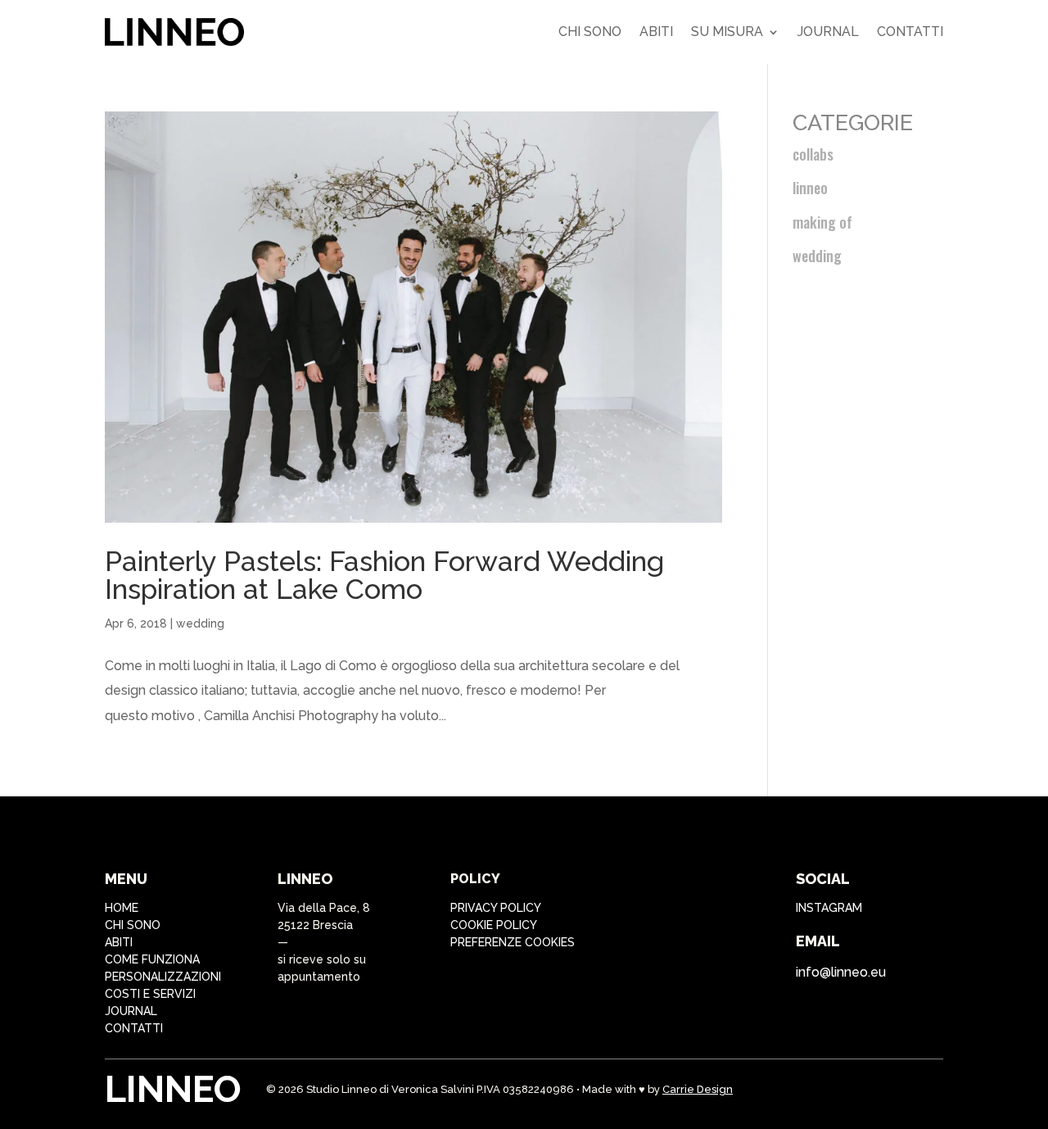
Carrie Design (697, 1089)
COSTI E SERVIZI (150, 993)
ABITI (119, 942)
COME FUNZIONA (152, 959)
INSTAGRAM (829, 907)
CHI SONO (132, 925)
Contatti (910, 31)
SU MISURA (727, 31)
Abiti (656, 31)
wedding (200, 623)
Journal (828, 31)
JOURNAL (131, 1011)
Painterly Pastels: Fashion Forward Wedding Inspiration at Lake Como (384, 575)
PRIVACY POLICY (495, 907)
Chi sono (589, 31)
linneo (810, 187)
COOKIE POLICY (493, 925)
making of (822, 222)
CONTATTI (134, 1028)
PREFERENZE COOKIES (512, 942)
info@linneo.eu (841, 972)
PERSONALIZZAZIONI (163, 976)
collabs (813, 154)
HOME (121, 907)
